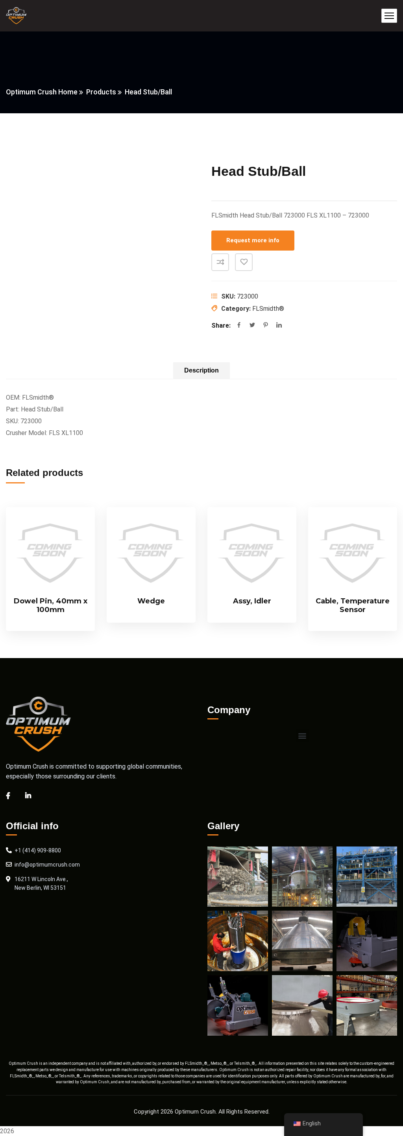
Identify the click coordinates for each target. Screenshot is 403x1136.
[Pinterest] (265, 326)
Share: (221, 325)
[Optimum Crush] (16, 16)
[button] (302, 735)
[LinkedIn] (279, 326)
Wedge (151, 601)
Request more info (252, 240)
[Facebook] (239, 326)
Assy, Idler (252, 601)
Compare (220, 262)
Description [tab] (201, 370)
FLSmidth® (268, 308)
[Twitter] (252, 326)
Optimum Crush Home (42, 92)
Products (101, 92)
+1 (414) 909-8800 (38, 850)
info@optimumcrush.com (47, 864)
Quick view (75, 564)
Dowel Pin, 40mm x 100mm (50, 605)
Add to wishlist (244, 262)
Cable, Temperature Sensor (353, 605)
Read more (75, 528)
